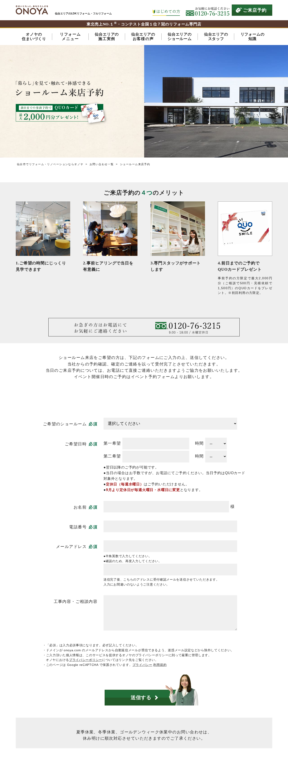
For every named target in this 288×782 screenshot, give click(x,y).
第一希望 (112, 443)
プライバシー (142, 665)
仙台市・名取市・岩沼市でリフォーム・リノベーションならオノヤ (32, 9)
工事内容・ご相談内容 (75, 601)
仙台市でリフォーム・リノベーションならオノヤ (50, 164)
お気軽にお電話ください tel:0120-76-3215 (208, 10)
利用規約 (159, 665)
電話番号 (78, 527)
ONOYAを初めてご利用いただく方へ (166, 10)
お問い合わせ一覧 (102, 164)
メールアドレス (71, 546)
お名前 (80, 507)
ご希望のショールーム (65, 424)
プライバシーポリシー (85, 660)
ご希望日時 (76, 444)
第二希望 (112, 456)
